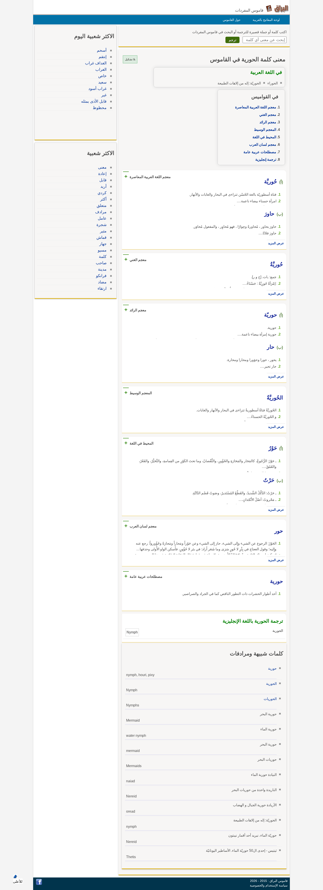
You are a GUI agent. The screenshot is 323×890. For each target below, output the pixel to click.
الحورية (271, 684)
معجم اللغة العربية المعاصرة (255, 107)
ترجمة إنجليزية (265, 159)
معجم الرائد (267, 122)
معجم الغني (267, 115)
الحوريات (270, 699)
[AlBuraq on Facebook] (39, 884)
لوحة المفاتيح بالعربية (266, 20)
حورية (272, 668)
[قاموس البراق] (277, 8)
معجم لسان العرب (262, 144)
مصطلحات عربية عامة (259, 152)
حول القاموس (232, 20)
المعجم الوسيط (265, 129)
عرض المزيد (276, 243)
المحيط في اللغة (264, 137)
